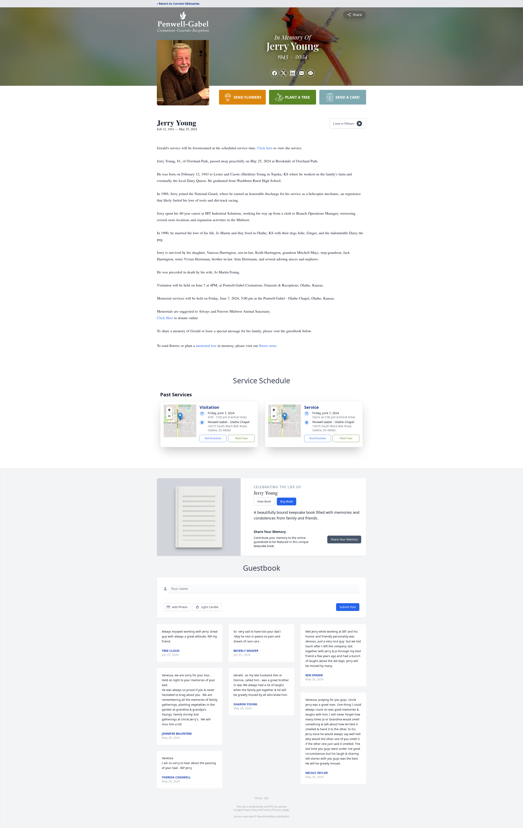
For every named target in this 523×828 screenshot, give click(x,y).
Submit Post (348, 607)
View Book (264, 501)
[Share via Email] (301, 73)
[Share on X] (283, 73)
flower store (267, 345)
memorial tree (206, 345)
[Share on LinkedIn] (292, 73)
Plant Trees (241, 438)
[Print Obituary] (310, 73)
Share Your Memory (344, 539)
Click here (265, 147)
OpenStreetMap (266, 816)
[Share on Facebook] (274, 73)
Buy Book (286, 501)
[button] (180, 416)
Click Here (165, 317)
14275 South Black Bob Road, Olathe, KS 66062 (227, 428)
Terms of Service (272, 810)
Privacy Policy (250, 810)
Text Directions (213, 438)
